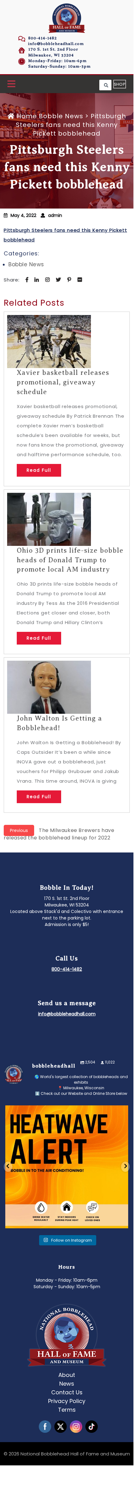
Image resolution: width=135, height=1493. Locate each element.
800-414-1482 (42, 38)
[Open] (66, 1166)
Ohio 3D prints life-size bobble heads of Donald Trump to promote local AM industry (70, 559)
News (66, 1383)
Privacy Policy (66, 1401)
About (66, 1375)
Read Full (39, 470)
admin (55, 215)
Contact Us (67, 1392)
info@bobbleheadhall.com (56, 43)
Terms (67, 1410)
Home (27, 116)
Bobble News (61, 116)
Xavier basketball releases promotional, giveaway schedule (63, 382)
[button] (11, 84)
